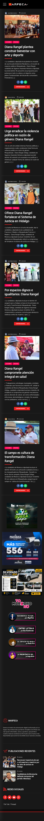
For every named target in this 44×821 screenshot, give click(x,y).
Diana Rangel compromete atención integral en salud (19, 373)
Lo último (8, 42)
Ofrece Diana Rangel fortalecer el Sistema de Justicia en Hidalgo (20, 217)
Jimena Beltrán (11, 97)
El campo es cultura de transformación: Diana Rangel (20, 457)
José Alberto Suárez (12, 13)
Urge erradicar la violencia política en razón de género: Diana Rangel (22, 135)
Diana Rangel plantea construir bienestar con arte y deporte (20, 51)
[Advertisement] (22, 685)
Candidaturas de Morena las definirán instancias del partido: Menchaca (27, 776)
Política (16, 42)
